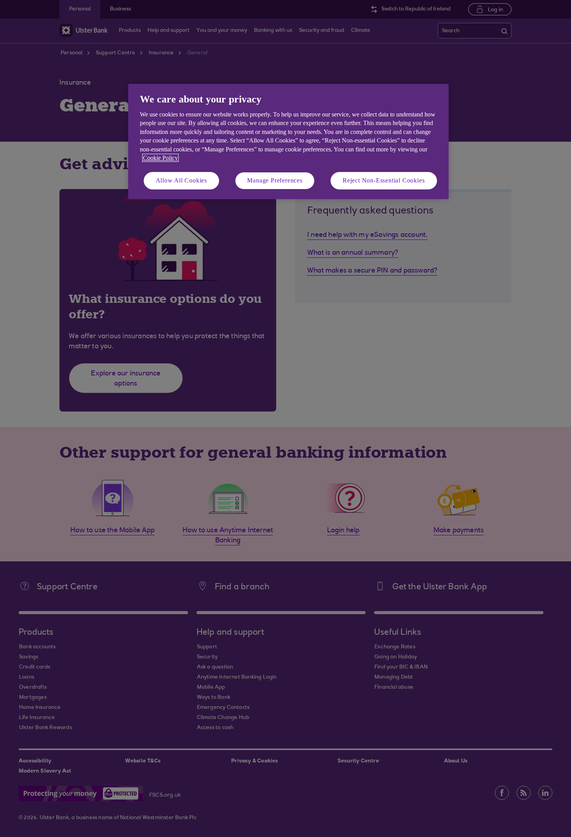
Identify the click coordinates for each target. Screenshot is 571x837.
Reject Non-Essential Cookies (384, 180)
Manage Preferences (274, 180)
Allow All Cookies (181, 180)
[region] (288, 141)
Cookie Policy (160, 158)
